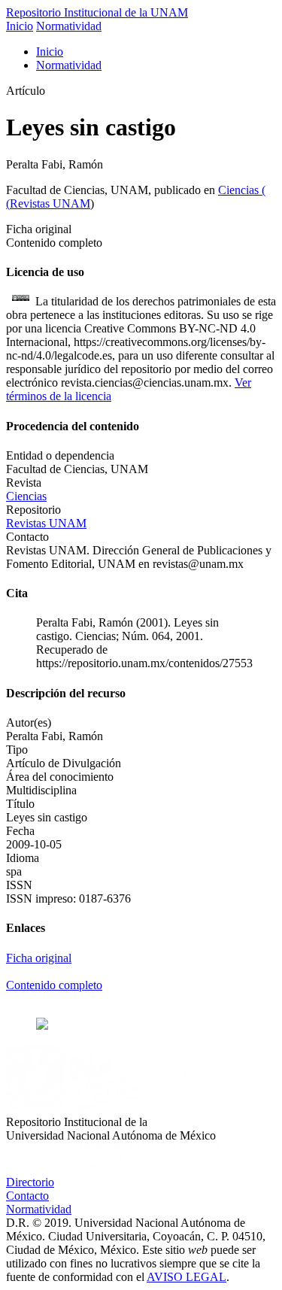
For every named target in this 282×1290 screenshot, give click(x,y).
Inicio (19, 26)
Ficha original (38, 958)
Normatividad (69, 26)
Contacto (27, 1195)
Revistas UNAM (50, 203)
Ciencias (240, 190)
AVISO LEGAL (186, 1276)
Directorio (30, 1182)
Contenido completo (54, 985)
